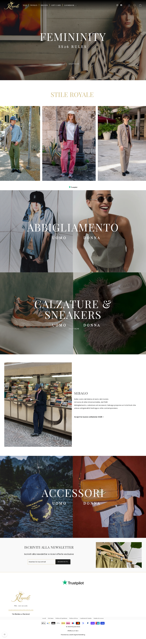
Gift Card (56, 5)
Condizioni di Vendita (85, 618)
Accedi (44, 618)
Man (25, 5)
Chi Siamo (50, 618)
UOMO (59, 237)
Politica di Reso (73, 618)
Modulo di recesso (99, 618)
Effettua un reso (73, 631)
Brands (44, 5)
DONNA (92, 237)
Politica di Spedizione (61, 618)
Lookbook (69, 5)
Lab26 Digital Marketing (77, 635)
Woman (33, 5)
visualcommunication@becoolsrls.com (20, 610)
